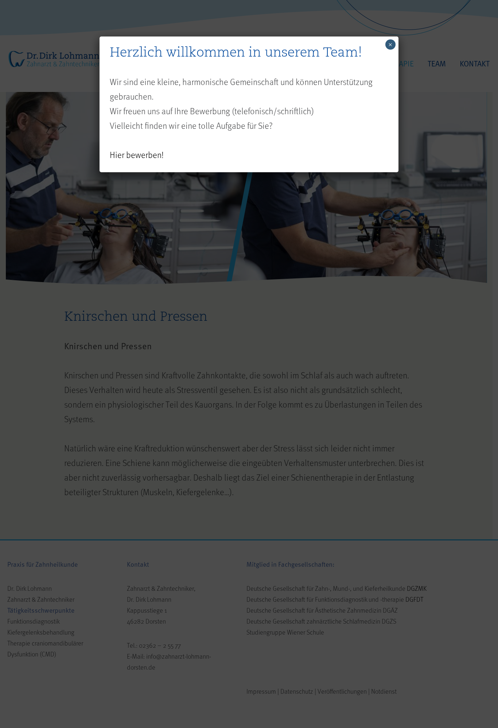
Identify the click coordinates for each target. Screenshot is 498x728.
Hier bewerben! (137, 155)
